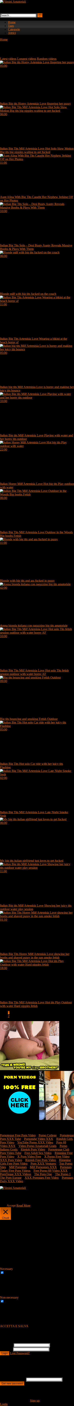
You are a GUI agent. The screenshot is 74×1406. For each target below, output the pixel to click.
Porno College (48, 1135)
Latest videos (8, 58)
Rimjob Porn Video (33, 1149)
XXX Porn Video (11, 1160)
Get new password (12, 1383)
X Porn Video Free (29, 1156)
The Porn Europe (11, 1177)
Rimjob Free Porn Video (40, 1160)
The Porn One (43, 1174)
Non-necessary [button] (9, 1297)
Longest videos (26, 58)
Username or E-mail (12, 1379)
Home (12, 22)
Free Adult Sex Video (38, 1153)
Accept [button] (11, 1205)
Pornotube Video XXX (38, 1139)
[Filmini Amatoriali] (13, 1)
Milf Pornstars (18, 1167)
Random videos (46, 58)
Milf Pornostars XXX (43, 1167)
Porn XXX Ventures (43, 1163)
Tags (11, 25)
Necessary (11, 1272)
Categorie (14, 29)
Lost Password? (20, 1353)
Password (6, 1349)
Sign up (35, 1400)
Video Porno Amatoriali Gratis (37, 1146)
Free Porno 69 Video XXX (50, 1170)
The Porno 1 (63, 1174)
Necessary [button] (6, 1269)
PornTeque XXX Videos (15, 1174)
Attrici (12, 33)
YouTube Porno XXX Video (35, 1142)
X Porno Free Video (56, 1156)
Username (6, 1345)
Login (5, 1353)
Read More (23, 1205)
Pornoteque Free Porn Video (18, 1135)
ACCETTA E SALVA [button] (14, 1326)
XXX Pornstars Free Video (42, 1177)
